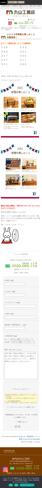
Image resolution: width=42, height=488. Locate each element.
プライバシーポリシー (10, 452)
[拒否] (40, 482)
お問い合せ (32, 19)
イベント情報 (12, 2)
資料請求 (21, 2)
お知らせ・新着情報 (26, 436)
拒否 (16, 485)
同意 (10, 485)
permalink (36, 439)
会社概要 (11, 19)
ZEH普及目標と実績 (9, 450)
